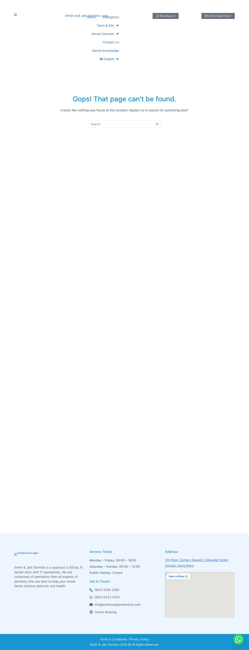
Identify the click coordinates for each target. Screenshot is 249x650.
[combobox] (121, 124)
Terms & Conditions (113, 639)
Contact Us (111, 42)
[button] (238, 639)
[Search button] (157, 124)
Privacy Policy (139, 639)
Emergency (111, 17)
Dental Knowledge (105, 50)
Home (91, 17)
